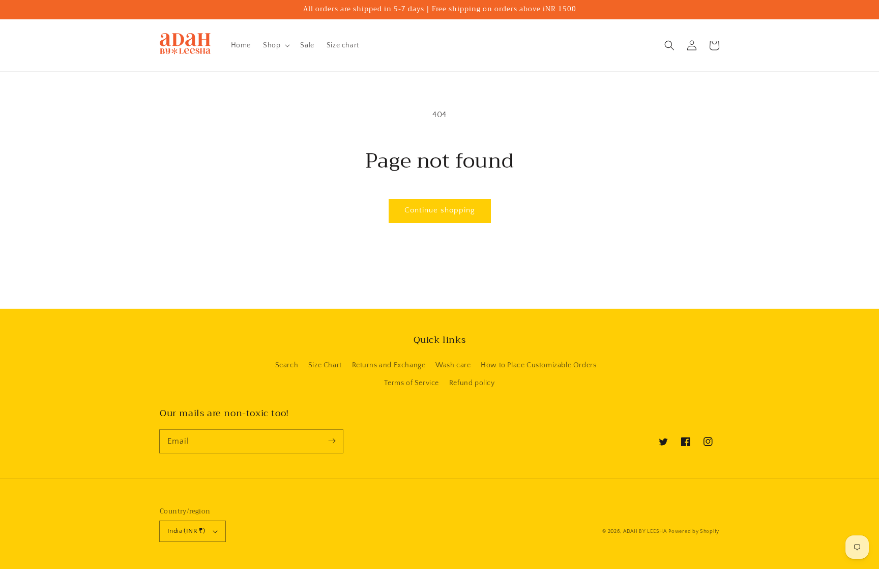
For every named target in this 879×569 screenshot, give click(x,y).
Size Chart (325, 365)
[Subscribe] (331, 441)
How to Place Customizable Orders (538, 365)
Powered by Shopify (693, 531)
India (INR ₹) (186, 530)
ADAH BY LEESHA (645, 531)
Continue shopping (439, 210)
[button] (669, 45)
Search (287, 365)
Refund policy (472, 383)
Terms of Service (411, 383)
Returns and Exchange (389, 365)
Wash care (453, 365)
